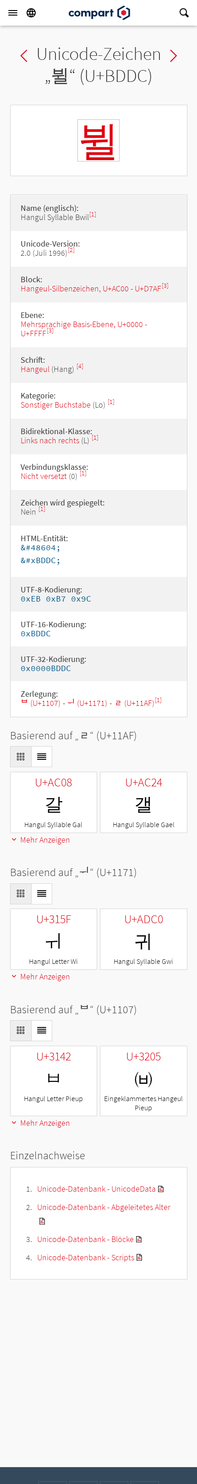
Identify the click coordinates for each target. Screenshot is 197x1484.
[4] (80, 366)
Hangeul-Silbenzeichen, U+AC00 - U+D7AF (91, 288)
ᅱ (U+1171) (87, 703)
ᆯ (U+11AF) (134, 703)
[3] (165, 286)
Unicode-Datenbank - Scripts (85, 1257)
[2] (71, 250)
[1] (92, 214)
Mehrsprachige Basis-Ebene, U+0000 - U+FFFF (84, 329)
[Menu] (13, 13)
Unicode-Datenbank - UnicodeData (96, 1188)
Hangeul (35, 369)
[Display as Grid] (20, 756)
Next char (173, 56)
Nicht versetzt (44, 476)
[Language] (31, 13)
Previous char (24, 56)
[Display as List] (41, 756)
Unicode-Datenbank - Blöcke (85, 1239)
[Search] (184, 13)
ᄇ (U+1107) (40, 703)
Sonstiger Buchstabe (56, 404)
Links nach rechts (50, 440)
